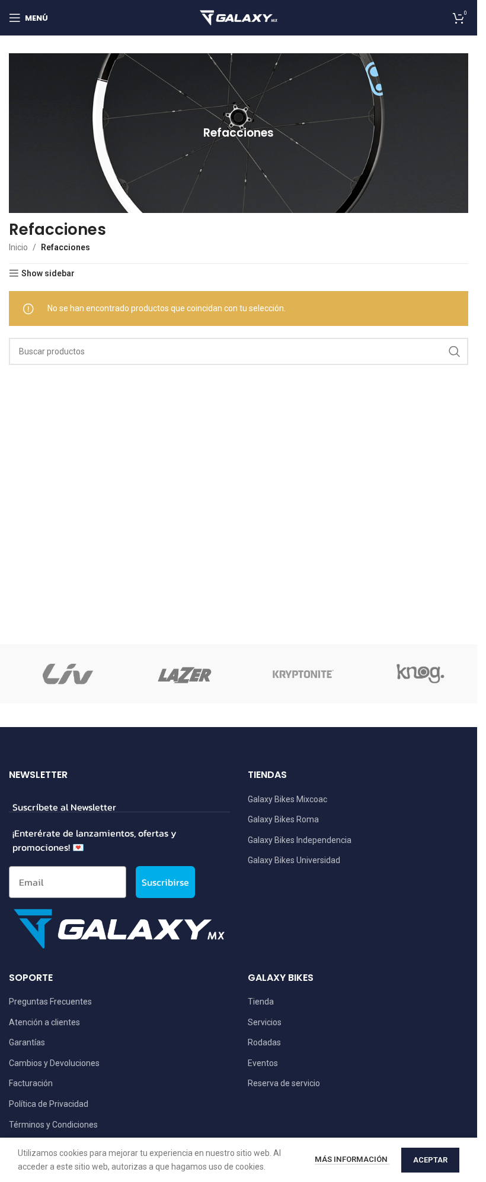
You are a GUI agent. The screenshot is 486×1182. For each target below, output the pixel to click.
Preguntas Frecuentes (50, 1001)
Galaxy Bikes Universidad (294, 860)
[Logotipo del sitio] (239, 17)
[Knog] (419, 673)
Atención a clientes (44, 1022)
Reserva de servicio (284, 1083)
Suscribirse (165, 882)
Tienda (261, 1001)
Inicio (18, 247)
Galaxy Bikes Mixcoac (287, 799)
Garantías (27, 1042)
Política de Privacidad (48, 1104)
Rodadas (264, 1042)
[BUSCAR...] (454, 351)
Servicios (265, 1022)
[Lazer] (185, 673)
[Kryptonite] (301, 673)
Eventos (263, 1063)
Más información (352, 1159)
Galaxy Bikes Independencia (299, 840)
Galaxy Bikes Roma (283, 819)
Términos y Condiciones (53, 1124)
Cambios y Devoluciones (54, 1063)
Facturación (31, 1083)
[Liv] (67, 673)
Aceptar (430, 1159)
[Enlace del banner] (238, 133)
